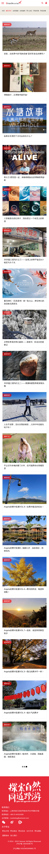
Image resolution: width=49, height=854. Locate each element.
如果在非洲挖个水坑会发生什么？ (18, 136)
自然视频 (15, 11)
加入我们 (13, 835)
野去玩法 (21, 831)
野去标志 (13, 831)
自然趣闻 (22, 11)
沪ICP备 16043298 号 (24, 844)
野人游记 (29, 11)
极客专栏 (9, 11)
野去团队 (38, 831)
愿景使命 (5, 835)
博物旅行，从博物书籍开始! (15, 95)
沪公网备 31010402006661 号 (24, 848)
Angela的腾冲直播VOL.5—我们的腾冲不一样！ (24, 672)
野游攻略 (43, 11)
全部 (3, 11)
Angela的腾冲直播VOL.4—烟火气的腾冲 (21, 713)
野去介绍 (5, 831)
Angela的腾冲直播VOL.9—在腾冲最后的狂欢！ (24, 507)
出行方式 (30, 831)
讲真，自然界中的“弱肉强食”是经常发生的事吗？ (24, 54)
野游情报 (36, 11)
